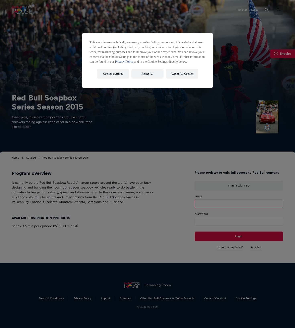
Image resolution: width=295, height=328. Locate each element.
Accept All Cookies (182, 73)
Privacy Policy (124, 61)
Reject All (147, 73)
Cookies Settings (113, 73)
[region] (147, 60)
